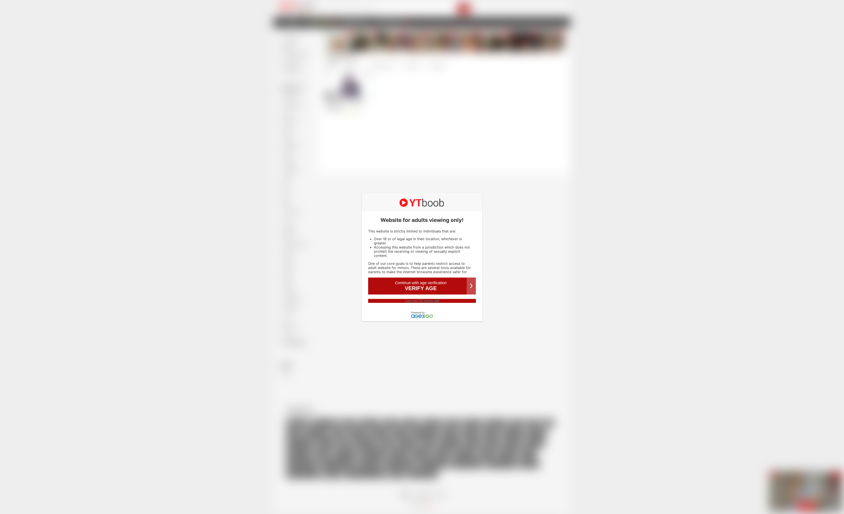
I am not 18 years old (422, 301)
